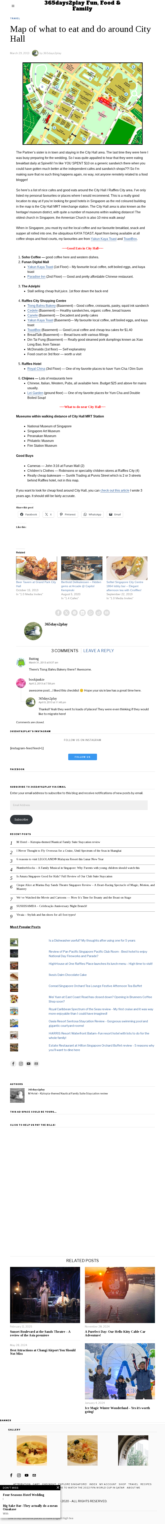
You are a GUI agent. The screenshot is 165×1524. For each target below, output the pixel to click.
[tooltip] (58, 613)
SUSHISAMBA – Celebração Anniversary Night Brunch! (51, 906)
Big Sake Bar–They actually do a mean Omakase (30, 1507)
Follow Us (83, 757)
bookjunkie (36, 679)
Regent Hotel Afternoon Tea (28, 1514)
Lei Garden (35, 393)
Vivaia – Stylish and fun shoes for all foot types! (46, 914)
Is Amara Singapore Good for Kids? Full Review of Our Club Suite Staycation (64, 876)
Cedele (32, 310)
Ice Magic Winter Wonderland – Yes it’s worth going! (117, 1409)
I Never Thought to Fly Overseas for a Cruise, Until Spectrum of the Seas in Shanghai (68, 850)
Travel (15, 18)
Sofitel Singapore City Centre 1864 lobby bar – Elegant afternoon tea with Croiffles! (124, 586)
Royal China (36, 368)
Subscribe (21, 819)
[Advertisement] (82, 1157)
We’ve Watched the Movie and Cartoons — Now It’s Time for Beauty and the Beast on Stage (73, 897)
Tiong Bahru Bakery (41, 305)
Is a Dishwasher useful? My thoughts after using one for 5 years (92, 940)
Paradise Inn (36, 276)
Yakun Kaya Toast (104, 239)
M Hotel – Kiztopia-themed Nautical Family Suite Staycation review (58, 842)
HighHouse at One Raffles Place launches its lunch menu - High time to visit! (101, 964)
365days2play (52, 53)
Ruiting (34, 659)
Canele (32, 315)
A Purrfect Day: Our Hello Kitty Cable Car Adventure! (115, 1333)
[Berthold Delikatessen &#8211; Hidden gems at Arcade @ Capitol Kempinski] (81, 568)
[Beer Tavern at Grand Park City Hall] (36, 568)
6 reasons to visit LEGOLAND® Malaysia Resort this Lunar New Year (60, 859)
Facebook (17, 769)
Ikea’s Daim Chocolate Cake (68, 975)
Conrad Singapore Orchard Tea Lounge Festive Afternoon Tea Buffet (95, 986)
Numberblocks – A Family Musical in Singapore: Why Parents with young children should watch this (78, 867)
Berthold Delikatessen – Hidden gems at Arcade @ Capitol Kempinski (81, 586)
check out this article (114, 490)
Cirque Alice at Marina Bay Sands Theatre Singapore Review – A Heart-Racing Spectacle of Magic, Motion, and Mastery (85, 887)
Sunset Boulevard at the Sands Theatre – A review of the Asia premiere (40, 1333)
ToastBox (130, 239)
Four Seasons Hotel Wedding (23, 1495)
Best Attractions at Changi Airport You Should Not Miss (42, 1352)
